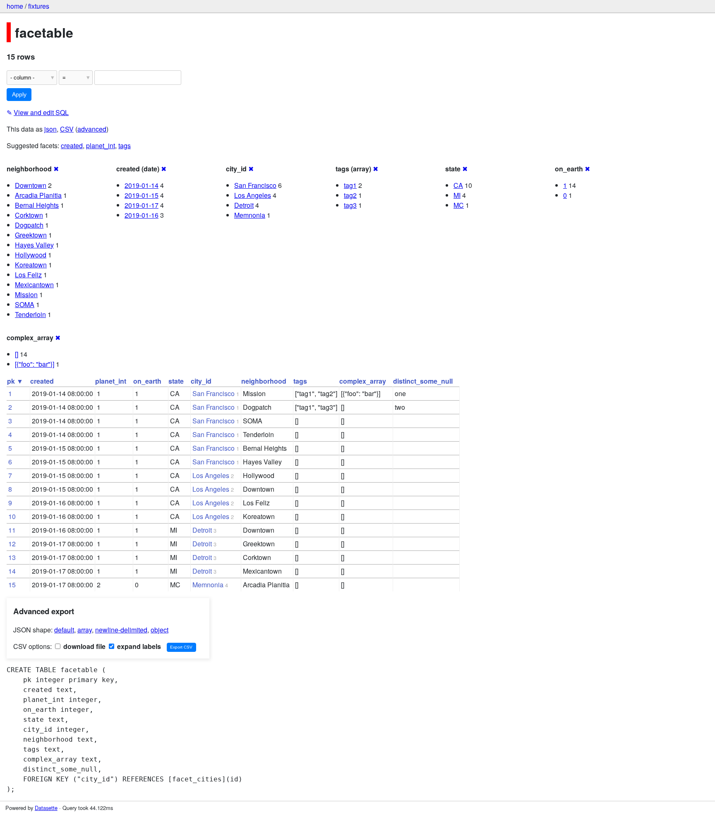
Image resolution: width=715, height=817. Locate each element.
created (72, 145)
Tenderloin (30, 314)
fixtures (38, 6)
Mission (26, 294)
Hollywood (30, 255)
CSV (67, 129)
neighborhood (263, 381)
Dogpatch (29, 225)
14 (12, 571)
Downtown (30, 185)
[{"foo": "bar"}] (34, 364)
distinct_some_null (423, 381)
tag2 (350, 195)
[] (16, 354)
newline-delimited (121, 629)
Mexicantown (34, 284)
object (159, 629)
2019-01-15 (141, 195)
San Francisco (255, 185)
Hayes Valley (34, 245)
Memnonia (249, 215)
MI (457, 195)
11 (12, 530)
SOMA (24, 304)
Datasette (46, 808)
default (64, 629)
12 (12, 543)
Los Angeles (252, 195)
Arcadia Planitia (38, 195)
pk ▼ (15, 381)
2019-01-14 (141, 185)
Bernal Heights (37, 205)
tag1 (350, 185)
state (176, 381)
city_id (201, 381)
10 (12, 516)
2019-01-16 (141, 215)
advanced (91, 129)
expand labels (138, 646)
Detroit (244, 205)
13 (12, 557)
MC (458, 205)
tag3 (350, 205)
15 (12, 584)
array (84, 629)
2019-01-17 (141, 205)
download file (84, 646)
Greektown (31, 235)
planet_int (100, 145)
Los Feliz (28, 274)
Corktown (29, 215)
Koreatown (31, 264)
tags (124, 145)
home (15, 6)
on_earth (147, 381)
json (50, 129)
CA (458, 185)
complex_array (362, 381)
